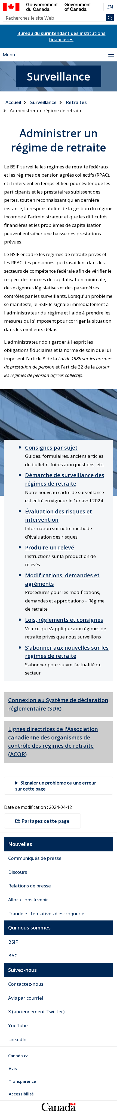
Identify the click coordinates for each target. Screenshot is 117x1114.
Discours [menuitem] (17, 872)
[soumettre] (110, 17)
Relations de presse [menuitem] (29, 886)
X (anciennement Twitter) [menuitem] (36, 1011)
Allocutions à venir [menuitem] (28, 899)
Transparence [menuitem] (22, 1081)
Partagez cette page (45, 821)
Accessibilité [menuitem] (21, 1094)
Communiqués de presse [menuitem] (34, 858)
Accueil (13, 102)
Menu (9, 54)
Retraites (76, 102)
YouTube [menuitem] (18, 1025)
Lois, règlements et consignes (64, 619)
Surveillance (43, 102)
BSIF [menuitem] (13, 942)
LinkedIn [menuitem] (17, 1039)
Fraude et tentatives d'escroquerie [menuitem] (46, 913)
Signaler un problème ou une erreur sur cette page (55, 786)
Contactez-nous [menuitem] (25, 984)
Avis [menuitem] (13, 1068)
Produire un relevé (49, 547)
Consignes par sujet (51, 447)
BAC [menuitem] (12, 955)
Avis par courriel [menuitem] (25, 998)
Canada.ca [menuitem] (18, 1055)
